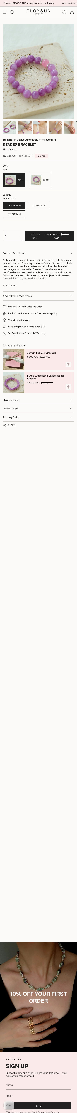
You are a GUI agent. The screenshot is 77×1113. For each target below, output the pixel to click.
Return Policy (10, 408)
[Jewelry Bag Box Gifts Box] (13, 359)
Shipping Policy (11, 400)
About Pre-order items (17, 296)
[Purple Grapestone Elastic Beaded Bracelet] (13, 382)
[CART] (72, 12)
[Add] (68, 364)
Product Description (14, 253)
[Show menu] (4, 12)
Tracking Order (11, 417)
